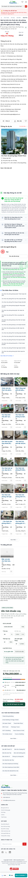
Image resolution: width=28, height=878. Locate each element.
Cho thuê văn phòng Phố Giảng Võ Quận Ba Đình (14, 302)
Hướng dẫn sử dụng (5, 835)
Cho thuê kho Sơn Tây (8, 760)
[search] (26, 6)
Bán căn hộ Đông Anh (19, 753)
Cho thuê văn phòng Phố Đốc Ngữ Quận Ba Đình (13, 348)
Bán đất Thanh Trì (7, 749)
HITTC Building (6, 730)
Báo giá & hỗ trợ (5, 807)
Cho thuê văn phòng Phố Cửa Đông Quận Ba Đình (14, 332)
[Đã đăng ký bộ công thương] (14, 869)
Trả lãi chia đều (19, 651)
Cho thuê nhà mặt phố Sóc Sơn (10, 770)
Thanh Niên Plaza (18, 723)
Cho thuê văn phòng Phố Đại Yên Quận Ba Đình (13, 339)
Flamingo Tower (15, 727)
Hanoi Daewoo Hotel (18, 730)
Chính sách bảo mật (5, 831)
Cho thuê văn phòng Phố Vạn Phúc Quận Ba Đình (14, 298)
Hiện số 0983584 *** (21, 875)
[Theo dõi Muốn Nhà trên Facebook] (2, 852)
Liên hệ (2, 814)
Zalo (5, 875)
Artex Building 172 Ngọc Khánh (10, 719)
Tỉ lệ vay (5, 631)
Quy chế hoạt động (5, 826)
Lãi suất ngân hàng (18, 639)
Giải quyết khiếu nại (5, 833)
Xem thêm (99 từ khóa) (7, 355)
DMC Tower (5, 727)
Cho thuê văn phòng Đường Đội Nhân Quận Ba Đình (13, 352)
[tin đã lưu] (22, 2)
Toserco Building (19, 734)
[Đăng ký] (24, 844)
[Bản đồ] (26, 27)
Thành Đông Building (7, 716)
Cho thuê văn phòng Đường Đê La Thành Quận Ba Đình (13, 344)
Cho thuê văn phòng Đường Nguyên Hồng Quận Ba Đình (13, 306)
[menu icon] (26, 2)
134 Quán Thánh (6, 723)
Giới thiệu (3, 812)
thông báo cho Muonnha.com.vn (18, 597)
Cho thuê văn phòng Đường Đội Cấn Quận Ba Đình (13, 311)
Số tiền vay (18, 631)
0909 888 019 (14, 598)
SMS (12, 875)
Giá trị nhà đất (7, 623)
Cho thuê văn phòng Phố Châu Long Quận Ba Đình (13, 316)
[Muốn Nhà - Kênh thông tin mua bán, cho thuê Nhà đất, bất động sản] (14, 2)
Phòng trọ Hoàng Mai (18, 756)
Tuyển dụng (3, 817)
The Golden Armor (7, 734)
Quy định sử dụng (5, 828)
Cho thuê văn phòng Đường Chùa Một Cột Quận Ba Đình (13, 320)
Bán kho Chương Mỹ (19, 749)
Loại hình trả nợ (7, 648)
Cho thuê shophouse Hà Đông (10, 763)
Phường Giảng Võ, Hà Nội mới (8, 28)
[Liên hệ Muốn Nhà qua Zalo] (6, 852)
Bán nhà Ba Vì (6, 756)
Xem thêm (13, 539)
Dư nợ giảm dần (8, 651)
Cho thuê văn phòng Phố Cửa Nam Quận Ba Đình (14, 336)
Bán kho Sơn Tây (6, 753)
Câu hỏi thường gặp (5, 810)
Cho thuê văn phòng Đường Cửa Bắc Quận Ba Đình (13, 328)
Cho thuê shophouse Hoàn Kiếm (10, 767)
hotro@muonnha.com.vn (9, 800)
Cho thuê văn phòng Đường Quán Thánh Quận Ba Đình (14, 294)
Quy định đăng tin (5, 824)
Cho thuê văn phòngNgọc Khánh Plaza (13, 156)
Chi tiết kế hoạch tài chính (15, 704)
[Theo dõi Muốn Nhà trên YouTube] (10, 852)
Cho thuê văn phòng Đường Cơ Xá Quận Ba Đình (13, 324)
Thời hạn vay (6, 638)
